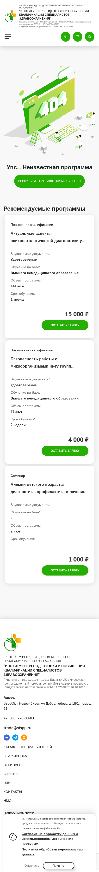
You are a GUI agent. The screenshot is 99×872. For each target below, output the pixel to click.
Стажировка (15, 756)
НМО (8, 800)
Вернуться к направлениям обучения (49, 181)
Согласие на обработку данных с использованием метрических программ (50, 839)
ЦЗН (7, 783)
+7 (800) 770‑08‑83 (19, 718)
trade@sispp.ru (17, 727)
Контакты (13, 792)
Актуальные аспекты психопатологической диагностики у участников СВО (46, 240)
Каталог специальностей (28, 747)
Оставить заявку (65, 325)
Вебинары (13, 765)
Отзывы (11, 774)
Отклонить (32, 865)
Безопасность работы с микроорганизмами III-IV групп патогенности (41, 366)
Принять (58, 865)
